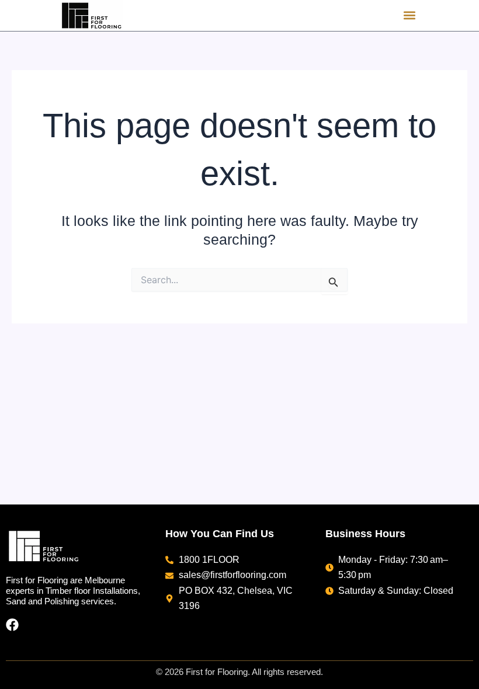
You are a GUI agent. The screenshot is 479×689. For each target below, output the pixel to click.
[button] (409, 15)
